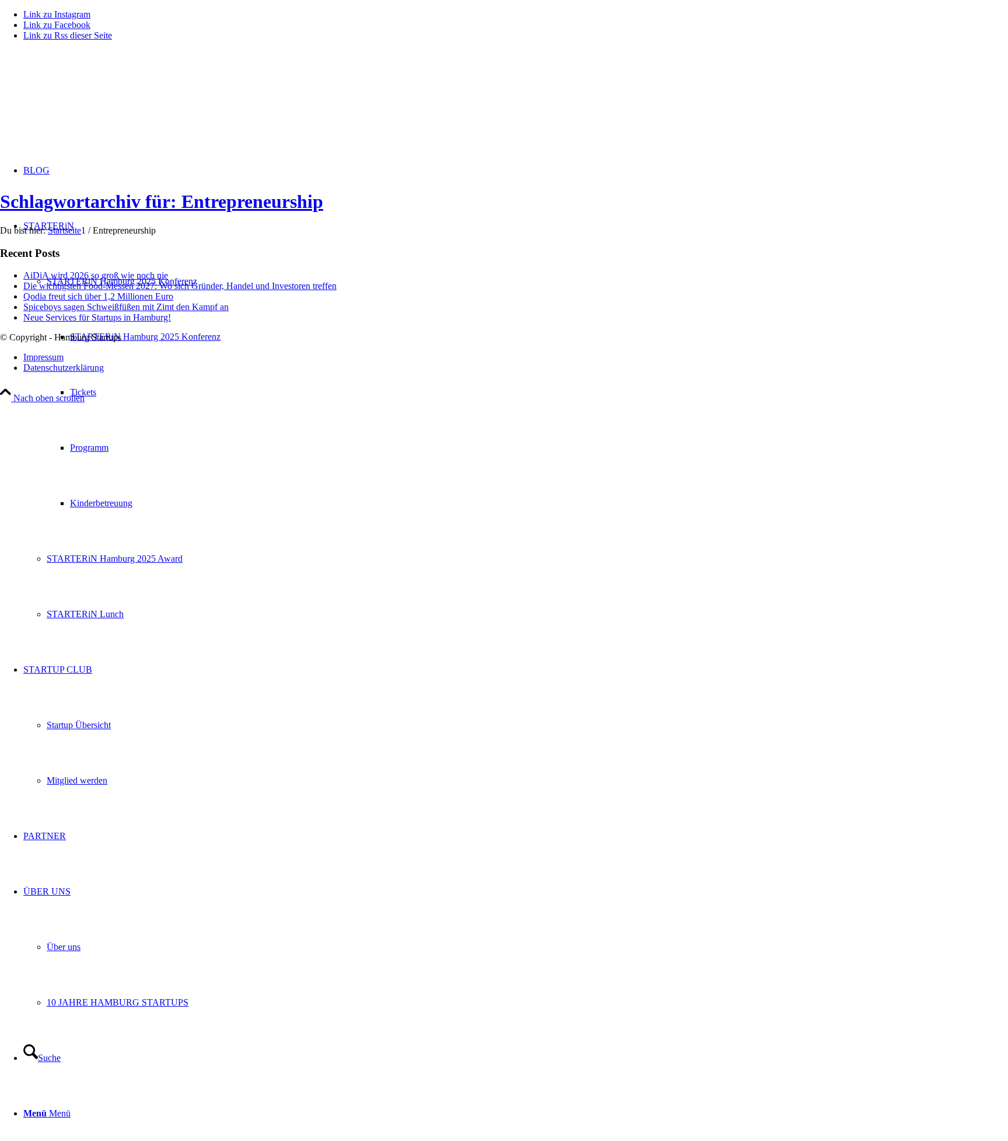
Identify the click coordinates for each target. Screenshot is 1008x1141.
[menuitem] (515, 420)
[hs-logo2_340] (87, 105)
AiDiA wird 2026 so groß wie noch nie (95, 275)
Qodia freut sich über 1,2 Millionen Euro (98, 296)
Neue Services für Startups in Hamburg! (97, 317)
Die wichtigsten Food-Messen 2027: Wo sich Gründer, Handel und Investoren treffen (180, 286)
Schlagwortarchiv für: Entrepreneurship (161, 201)
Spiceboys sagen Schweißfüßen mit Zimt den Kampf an (126, 307)
